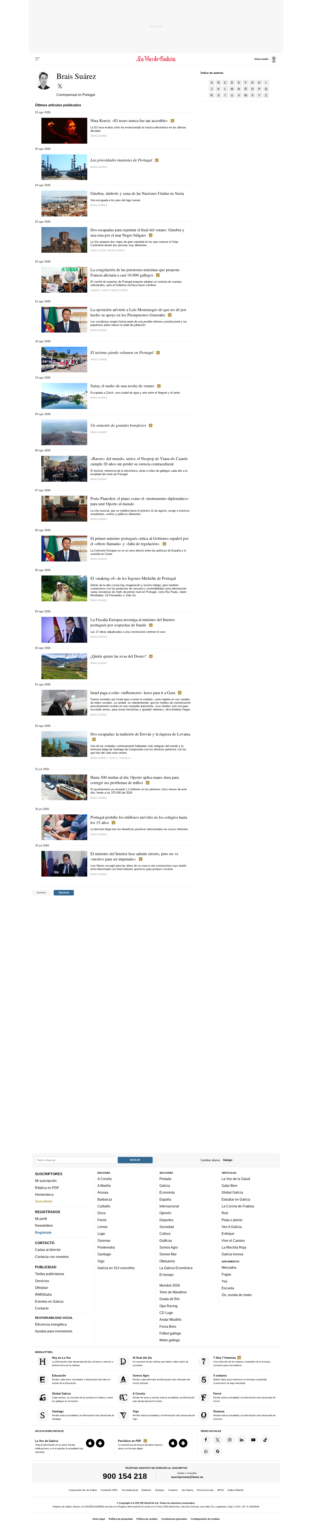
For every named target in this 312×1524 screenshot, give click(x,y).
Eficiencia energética (51, 1324)
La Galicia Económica (176, 1268)
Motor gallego (169, 1340)
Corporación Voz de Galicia (83, 1490)
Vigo (100, 1261)
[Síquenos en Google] (218, 1452)
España (165, 1199)
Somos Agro (168, 1247)
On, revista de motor (237, 1295)
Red (225, 1213)
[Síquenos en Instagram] (230, 1440)
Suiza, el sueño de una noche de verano (122, 385)
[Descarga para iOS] (90, 1443)
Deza (101, 1213)
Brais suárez (98, 637)
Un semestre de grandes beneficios (118, 425)
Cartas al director (48, 1250)
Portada (165, 1179)
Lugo (101, 1233)
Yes (224, 1281)
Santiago (104, 1254)
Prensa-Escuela (205, 1490)
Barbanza (104, 1199)
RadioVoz (146, 1490)
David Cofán (98, 250)
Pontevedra (106, 1247)
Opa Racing (168, 1306)
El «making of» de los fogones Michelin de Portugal (133, 578)
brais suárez (98, 834)
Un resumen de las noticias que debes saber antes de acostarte (160, 1361)
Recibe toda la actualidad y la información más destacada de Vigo (164, 1415)
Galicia (164, 1185)
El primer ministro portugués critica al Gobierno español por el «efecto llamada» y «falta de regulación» (139, 541)
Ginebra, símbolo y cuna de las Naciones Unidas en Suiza (137, 193)
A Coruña (104, 1179)
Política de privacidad (121, 1519)
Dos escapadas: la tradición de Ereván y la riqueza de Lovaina (140, 734)
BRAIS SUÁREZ (98, 479)
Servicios (42, 1281)
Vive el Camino (233, 1240)
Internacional (169, 1206)
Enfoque (228, 1233)
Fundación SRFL (109, 1490)
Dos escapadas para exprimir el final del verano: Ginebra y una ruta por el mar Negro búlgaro (137, 232)
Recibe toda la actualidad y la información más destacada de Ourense (244, 1415)
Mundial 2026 (169, 1285)
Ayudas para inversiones (53, 1331)
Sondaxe (159, 1490)
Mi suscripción (46, 1181)
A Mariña (104, 1185)
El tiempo (166, 1275)
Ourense (103, 1240)
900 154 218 (125, 1476)
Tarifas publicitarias (49, 1274)
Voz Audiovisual (130, 1490)
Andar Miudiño (170, 1319)
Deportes (166, 1220)
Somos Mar (168, 1254)
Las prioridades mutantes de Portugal (121, 160)
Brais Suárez (98, 136)
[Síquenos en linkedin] (241, 1440)
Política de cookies (146, 1519)
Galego (227, 1160)
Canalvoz (173, 1490)
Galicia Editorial (235, 1490)
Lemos (102, 1227)
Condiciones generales (174, 1519)
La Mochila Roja (234, 1247)
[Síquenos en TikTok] (265, 1440)
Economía (167, 1192)
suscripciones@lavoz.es (187, 1477)
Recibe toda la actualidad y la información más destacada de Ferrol (244, 1397)
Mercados (229, 1267)
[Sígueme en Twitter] (60, 86)
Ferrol (101, 1220)
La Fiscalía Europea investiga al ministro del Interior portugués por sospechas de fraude (132, 622)
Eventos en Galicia (49, 1301)
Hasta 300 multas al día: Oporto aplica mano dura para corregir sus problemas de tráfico (134, 780)
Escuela (228, 1288)
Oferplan (41, 1288)
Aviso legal (99, 1519)
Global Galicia (232, 1192)
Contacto (42, 1308)
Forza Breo (167, 1326)
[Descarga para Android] (100, 1443)
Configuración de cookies (205, 1519)
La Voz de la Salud (236, 1179)
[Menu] (38, 59)
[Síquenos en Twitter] (218, 1440)
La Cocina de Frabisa (238, 1206)
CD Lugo (166, 1313)
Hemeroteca (44, 1194)
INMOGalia (43, 1294)
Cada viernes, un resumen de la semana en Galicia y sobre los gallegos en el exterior (82, 1397)
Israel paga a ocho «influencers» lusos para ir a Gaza (132, 692)
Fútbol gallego (170, 1333)
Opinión (165, 1213)
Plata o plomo (232, 1220)
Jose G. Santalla (120, 758)
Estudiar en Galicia (236, 1199)
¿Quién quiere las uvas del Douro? (118, 656)
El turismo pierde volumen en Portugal (121, 352)
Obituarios (167, 1261)
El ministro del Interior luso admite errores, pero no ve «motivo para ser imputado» (134, 856)
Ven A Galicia (232, 1227)
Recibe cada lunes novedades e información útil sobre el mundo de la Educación (81, 1379)
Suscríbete (43, 1201)
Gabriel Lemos (99, 290)
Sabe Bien (230, 1185)
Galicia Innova (232, 1254)
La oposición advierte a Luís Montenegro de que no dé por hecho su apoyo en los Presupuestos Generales (138, 312)
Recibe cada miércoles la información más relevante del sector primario (161, 1379)
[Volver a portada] (156, 59)
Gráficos (165, 1240)
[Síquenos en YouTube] (253, 1440)
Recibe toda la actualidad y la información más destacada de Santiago (83, 1415)
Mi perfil (41, 1219)
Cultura (164, 1233)
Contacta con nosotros (52, 1257)
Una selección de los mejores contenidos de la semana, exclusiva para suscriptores (242, 1361)
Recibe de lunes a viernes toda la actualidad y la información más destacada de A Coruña (164, 1397)
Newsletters (44, 1225)
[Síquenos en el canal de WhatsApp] (206, 1452)
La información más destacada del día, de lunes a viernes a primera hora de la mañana (82, 1361)
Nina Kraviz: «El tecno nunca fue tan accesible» (129, 120)
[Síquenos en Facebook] (206, 1440)
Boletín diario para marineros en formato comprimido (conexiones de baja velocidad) (240, 1379)
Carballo (103, 1206)
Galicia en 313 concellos (116, 1268)
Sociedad (166, 1227)
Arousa (102, 1192)
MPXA (220, 1490)
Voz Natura (187, 1490)
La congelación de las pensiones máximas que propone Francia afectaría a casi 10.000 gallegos (135, 272)
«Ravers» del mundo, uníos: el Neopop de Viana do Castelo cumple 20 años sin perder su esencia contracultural (139, 461)
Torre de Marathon (173, 1292)
